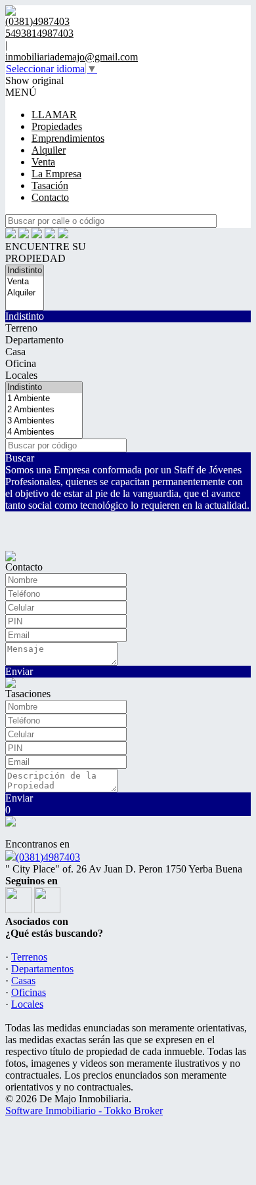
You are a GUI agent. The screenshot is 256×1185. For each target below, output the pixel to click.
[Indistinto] (24, 270)
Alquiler (49, 150)
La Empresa (56, 173)
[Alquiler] (24, 293)
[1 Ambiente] (44, 398)
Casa (15, 351)
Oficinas (28, 992)
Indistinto (24, 316)
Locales (21, 375)
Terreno (21, 328)
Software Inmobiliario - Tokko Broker (84, 1110)
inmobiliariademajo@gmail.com (71, 56)
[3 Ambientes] (44, 421)
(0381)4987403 (48, 857)
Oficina (20, 363)
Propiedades (57, 126)
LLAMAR (54, 114)
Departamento (34, 339)
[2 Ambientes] (44, 410)
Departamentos (42, 968)
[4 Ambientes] (44, 432)
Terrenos (29, 956)
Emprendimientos (68, 138)
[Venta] (24, 282)
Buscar (19, 457)
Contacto (50, 197)
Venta (43, 161)
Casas (23, 980)
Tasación (50, 185)
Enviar (19, 671)
